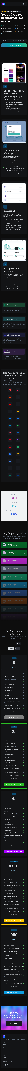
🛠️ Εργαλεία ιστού (6, 34)
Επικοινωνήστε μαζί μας (14, 992)
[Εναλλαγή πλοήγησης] (24, 4)
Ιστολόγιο (4, 1053)
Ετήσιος (17, 648)
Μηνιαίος (10, 648)
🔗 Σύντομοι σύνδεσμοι (21, 25)
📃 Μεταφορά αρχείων (7, 28)
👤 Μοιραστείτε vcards (21, 28)
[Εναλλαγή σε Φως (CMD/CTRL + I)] (3, 1049)
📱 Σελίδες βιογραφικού (7, 25)
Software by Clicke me (8, 1061)
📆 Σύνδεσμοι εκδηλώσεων (8, 31)
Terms (4, 1057)
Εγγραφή (13, 1023)
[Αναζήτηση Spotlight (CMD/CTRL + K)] (3, 1047)
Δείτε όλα (14, 711)
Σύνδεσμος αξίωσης (13, 45)
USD (19, 643)
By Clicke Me (5, 1055)
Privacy (4, 1059)
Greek (5, 1042)
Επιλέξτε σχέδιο (14, 717)
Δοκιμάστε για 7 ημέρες (14, 784)
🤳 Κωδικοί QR (19, 31)
